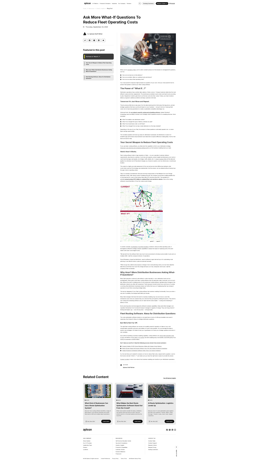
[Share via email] (103, 40)
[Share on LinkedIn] (99, 40)
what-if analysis (160, 159)
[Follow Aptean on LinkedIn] (172, 430)
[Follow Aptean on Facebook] (167, 430)
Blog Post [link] (110, 8)
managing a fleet (131, 69)
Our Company (121, 3)
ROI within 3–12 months (138, 337)
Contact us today (124, 359)
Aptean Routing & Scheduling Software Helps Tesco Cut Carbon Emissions (141, 350)
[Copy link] (85, 40)
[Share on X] (94, 40)
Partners (129, 3)
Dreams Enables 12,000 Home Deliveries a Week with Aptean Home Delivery (142, 346)
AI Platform (95, 3)
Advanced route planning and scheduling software (133, 148)
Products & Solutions (105, 3)
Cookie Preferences (105, 458)
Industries (114, 3)
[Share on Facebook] (89, 40)
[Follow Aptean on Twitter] (170, 430)
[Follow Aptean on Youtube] (175, 430)
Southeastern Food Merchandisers (140, 246)
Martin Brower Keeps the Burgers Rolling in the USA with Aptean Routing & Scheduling (144, 348)
